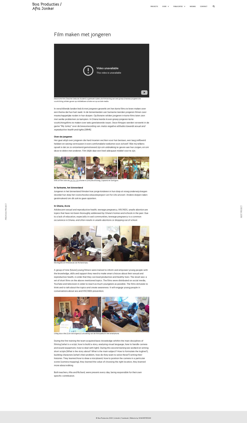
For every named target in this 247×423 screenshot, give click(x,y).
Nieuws (193, 6)
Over (164, 6)
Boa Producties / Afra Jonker (47, 6)
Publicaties (178, 6)
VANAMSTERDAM (145, 418)
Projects (154, 6)
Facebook (125, 418)
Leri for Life (74, 180)
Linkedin (117, 418)
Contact (203, 6)
